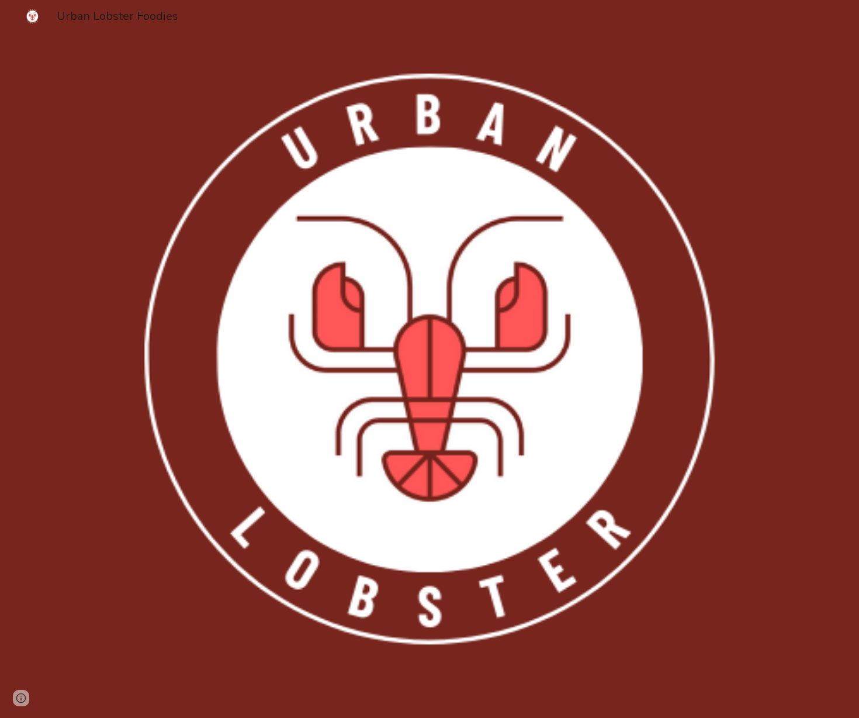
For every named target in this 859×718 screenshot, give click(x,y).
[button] (21, 698)
